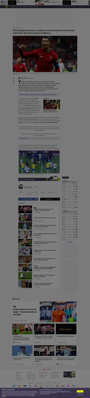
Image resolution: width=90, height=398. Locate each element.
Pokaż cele (80, 394)
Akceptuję (80, 391)
